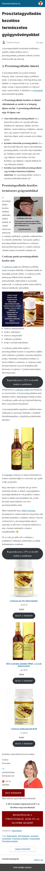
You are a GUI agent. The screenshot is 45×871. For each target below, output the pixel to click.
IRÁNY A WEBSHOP (23, 615)
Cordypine (8, 474)
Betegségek (12, 836)
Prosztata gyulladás (20, 838)
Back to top (38, 860)
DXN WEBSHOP (13, 792)
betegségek (17, 831)
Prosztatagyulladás (10, 841)
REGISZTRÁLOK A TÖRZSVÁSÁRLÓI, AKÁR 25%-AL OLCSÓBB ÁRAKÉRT (22, 818)
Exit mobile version (23, 867)
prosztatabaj (34, 838)
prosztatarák (38, 90)
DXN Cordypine (28, 510)
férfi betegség (24, 836)
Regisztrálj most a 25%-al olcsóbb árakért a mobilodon (22, 382)
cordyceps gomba (11, 266)
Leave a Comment (22, 849)
